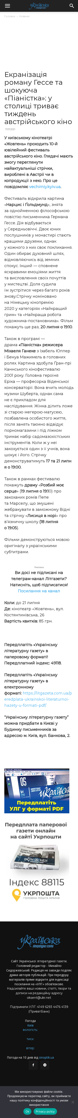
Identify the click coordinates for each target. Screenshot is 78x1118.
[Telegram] (45, 1065)
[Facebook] (33, 1065)
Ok (27, 1111)
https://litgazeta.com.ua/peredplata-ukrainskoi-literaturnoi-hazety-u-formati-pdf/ (38, 699)
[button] (7, 6)
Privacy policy (45, 1111)
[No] (72, 1102)
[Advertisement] (39, 46)
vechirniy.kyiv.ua (45, 186)
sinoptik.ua (46, 1057)
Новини (24, 16)
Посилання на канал (39, 591)
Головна (9, 16)
